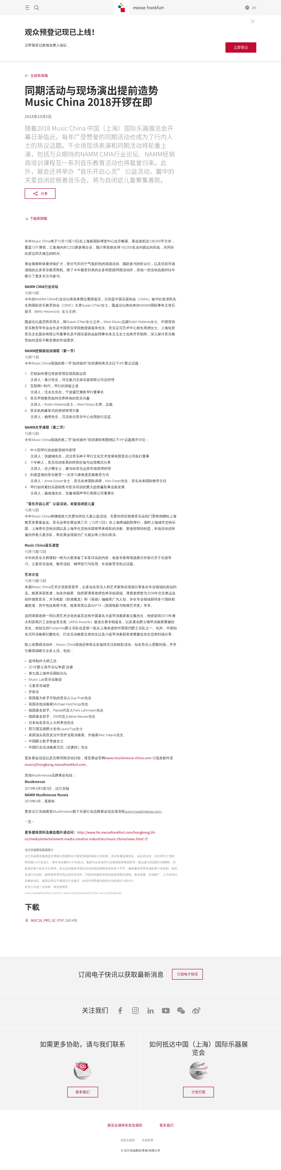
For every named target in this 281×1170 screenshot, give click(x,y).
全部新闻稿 (39, 75)
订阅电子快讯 (187, 974)
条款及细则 (128, 1140)
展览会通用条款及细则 (124, 1125)
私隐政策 (147, 1140)
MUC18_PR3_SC (43, 920)
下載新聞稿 (38, 218)
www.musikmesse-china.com (128, 757)
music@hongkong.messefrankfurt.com (55, 764)
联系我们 (83, 1091)
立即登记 (241, 47)
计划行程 (199, 1091)
